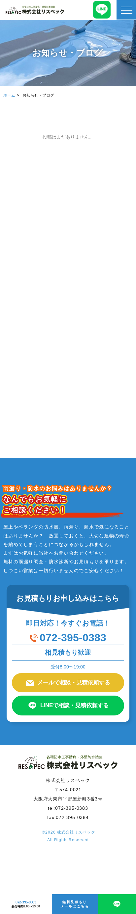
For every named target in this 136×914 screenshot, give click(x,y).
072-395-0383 (73, 638)
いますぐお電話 (66, 454)
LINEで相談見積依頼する (74, 705)
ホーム (9, 95)
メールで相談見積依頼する (73, 682)
